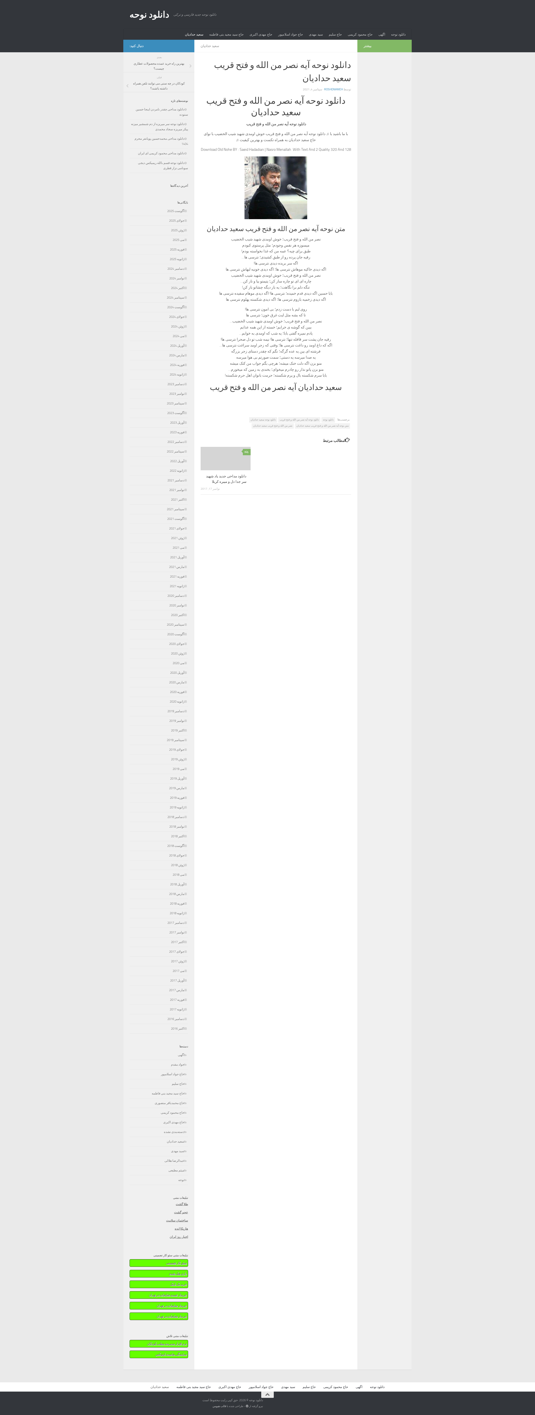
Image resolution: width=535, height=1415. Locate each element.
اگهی (381, 34)
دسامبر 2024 (175, 269)
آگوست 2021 (175, 519)
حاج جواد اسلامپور (290, 34)
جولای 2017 (176, 952)
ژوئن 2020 (177, 653)
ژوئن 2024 (177, 326)
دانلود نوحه (149, 14)
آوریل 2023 (177, 422)
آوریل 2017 (177, 980)
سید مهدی (316, 34)
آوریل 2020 (177, 673)
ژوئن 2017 (177, 961)
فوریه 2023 (177, 432)
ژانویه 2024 (177, 374)
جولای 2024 (176, 317)
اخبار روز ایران (179, 1237)
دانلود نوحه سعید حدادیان (263, 419)
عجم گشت (181, 1212)
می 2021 (178, 548)
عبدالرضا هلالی (174, 1161)
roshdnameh (333, 89)
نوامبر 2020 (176, 605)
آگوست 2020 (175, 634)
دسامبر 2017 (175, 923)
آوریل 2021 (177, 557)
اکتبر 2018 (177, 836)
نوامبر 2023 (176, 394)
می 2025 (178, 240)
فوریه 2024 (177, 365)
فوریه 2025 (177, 249)
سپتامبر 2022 (175, 451)
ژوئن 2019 (177, 759)
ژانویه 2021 (177, 586)
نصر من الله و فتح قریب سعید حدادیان (272, 425)
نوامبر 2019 (176, 721)
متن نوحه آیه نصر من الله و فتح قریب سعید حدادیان (322, 425)
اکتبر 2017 (177, 942)
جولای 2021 (176, 528)
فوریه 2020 (177, 692)
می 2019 (178, 769)
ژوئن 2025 (177, 230)
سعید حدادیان (194, 34)
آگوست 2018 (175, 846)
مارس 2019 (176, 788)
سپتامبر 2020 (175, 624)
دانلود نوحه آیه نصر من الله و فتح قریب (299, 419)
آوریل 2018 (177, 884)
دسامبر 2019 (175, 711)
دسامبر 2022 (175, 442)
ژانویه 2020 (177, 701)
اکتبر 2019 (177, 730)
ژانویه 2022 (177, 471)
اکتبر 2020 (177, 615)
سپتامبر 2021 (175, 509)
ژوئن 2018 (177, 865)
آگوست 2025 (175, 211)
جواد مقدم (177, 1064)
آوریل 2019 (177, 778)
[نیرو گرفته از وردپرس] (247, 1406)
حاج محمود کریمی (360, 34)
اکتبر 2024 (177, 288)
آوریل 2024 (177, 346)
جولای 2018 (176, 855)
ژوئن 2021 (177, 538)
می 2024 (178, 336)
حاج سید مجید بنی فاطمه (226, 34)
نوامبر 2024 (176, 278)
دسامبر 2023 (175, 384)
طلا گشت (182, 1204)
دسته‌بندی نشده (174, 1132)
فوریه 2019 (177, 798)
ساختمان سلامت (177, 1220)
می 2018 (178, 875)
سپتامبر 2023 (175, 403)
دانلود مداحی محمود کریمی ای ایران (161, 153)
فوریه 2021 (177, 576)
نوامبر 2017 (176, 932)
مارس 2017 (176, 990)
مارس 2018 (176, 894)
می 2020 (178, 663)
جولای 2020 (176, 644)
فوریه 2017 (177, 1000)
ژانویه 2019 (177, 807)
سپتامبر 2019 (175, 740)
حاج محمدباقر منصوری (169, 1103)
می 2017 (178, 971)
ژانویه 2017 (177, 1009)
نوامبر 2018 (176, 826)
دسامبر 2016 (175, 1019)
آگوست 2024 (175, 307)
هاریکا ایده (181, 1229)
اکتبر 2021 (177, 499)
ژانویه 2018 (177, 913)
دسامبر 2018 (175, 817)
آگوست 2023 (175, 413)
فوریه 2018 (177, 903)
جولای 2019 (176, 750)
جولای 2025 (176, 220)
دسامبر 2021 (175, 480)
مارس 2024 (176, 355)
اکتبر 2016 (177, 1028)
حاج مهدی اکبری (261, 34)
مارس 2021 (176, 567)
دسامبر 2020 (175, 596)
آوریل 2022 (177, 461)
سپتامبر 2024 (175, 297)
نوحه (181, 1180)
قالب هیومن (219, 1406)
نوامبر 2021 (176, 490)
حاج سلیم (335, 34)
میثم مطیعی (176, 1170)
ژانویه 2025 (177, 259)
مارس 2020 (176, 682)
